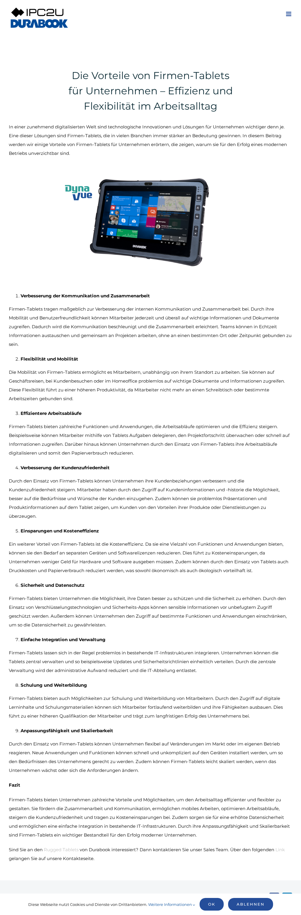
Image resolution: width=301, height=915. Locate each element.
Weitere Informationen (170, 904)
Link (280, 849)
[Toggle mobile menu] (289, 14)
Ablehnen (251, 904)
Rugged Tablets (61, 849)
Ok (211, 904)
